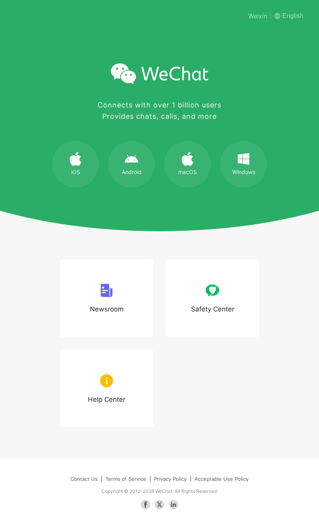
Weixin (257, 16)
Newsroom (107, 309)
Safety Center (212, 309)
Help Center (106, 399)
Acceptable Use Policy (222, 479)
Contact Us (84, 479)
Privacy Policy (170, 479)
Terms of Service (125, 479)
